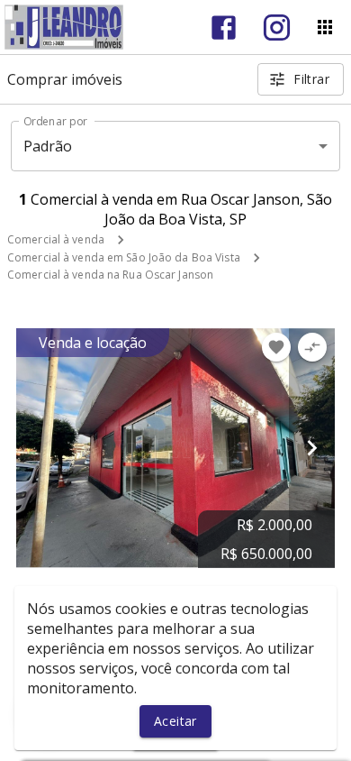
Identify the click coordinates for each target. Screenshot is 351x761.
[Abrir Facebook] (223, 27)
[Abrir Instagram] (276, 27)
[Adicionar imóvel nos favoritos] (276, 347)
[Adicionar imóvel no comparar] (312, 347)
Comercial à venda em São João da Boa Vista (123, 257)
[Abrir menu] (324, 27)
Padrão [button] (48, 146)
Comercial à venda (55, 239)
